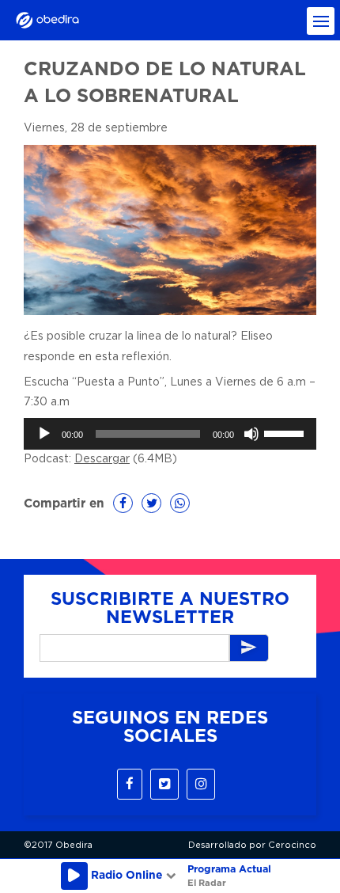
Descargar (102, 459)
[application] (170, 434)
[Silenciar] (251, 434)
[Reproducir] (44, 434)
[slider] (286, 432)
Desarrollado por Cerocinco (252, 845)
